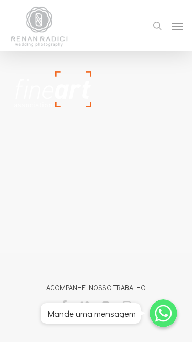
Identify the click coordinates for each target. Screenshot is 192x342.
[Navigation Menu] (177, 26)
